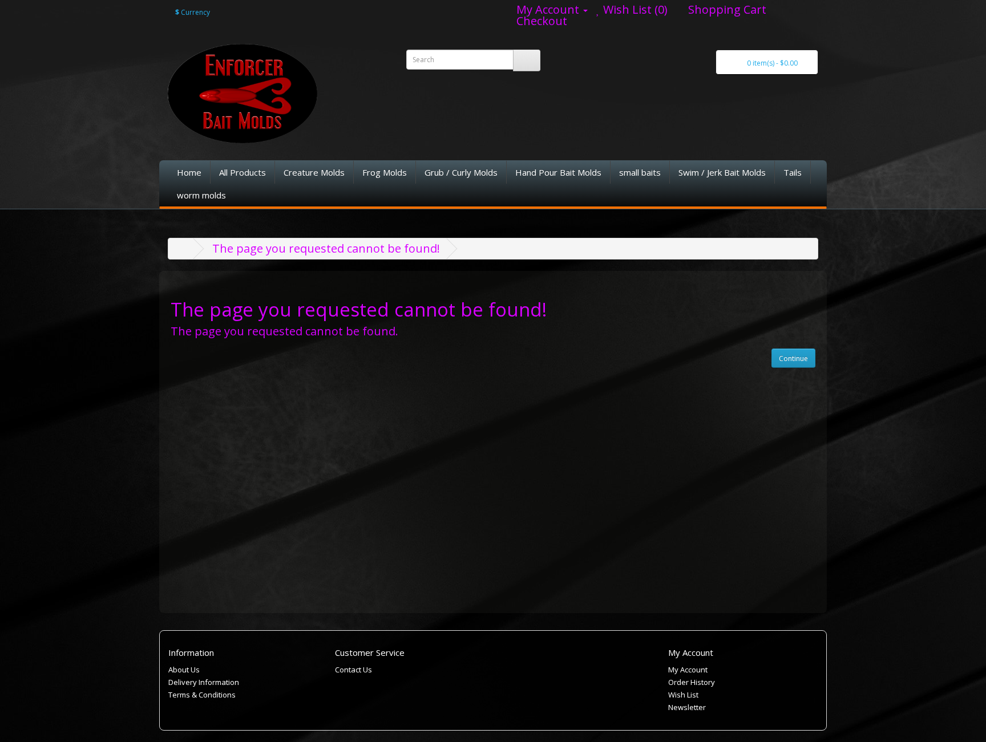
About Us (184, 669)
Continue (793, 358)
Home (189, 172)
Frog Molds (384, 172)
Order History (691, 682)
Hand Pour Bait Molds (558, 172)
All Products (242, 172)
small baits (640, 172)
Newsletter (687, 707)
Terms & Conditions (202, 695)
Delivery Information (203, 682)
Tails (792, 172)
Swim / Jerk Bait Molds (722, 172)
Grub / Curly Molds (461, 172)
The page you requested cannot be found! (326, 248)
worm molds (201, 195)
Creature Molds (314, 172)
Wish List (683, 695)
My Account (688, 669)
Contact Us (353, 669)
